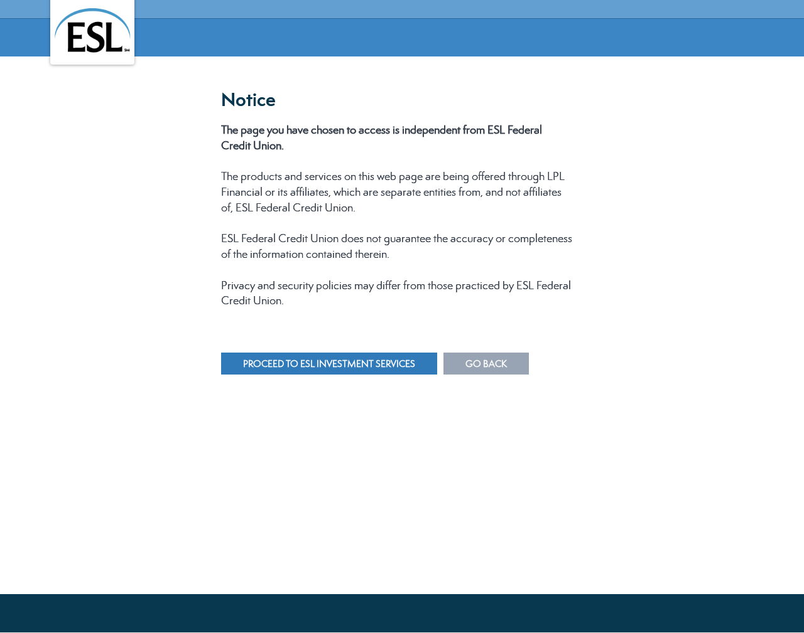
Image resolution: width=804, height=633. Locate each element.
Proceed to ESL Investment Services (329, 364)
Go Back (486, 364)
